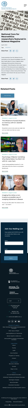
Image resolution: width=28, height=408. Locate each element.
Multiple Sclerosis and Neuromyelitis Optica (14, 387)
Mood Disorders (14, 382)
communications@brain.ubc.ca (15, 316)
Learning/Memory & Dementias (14, 333)
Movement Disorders (14, 385)
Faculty (14, 347)
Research (8, 47)
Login (10, 300)
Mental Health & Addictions (14, 335)
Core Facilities (14, 353)
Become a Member (14, 363)
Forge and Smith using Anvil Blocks (18, 405)
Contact (14, 358)
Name (6, 240)
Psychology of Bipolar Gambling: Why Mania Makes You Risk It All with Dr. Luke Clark (13, 159)
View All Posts (7, 95)
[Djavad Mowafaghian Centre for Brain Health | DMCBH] (8, 5)
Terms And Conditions (17, 401)
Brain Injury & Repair (14, 330)
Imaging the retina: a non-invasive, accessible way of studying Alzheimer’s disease (12, 197)
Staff (14, 350)
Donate (14, 366)
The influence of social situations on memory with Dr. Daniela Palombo (13, 123)
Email (6, 249)
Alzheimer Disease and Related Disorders (14, 377)
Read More (5, 133)
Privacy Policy (8, 401)
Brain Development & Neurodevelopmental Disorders (14, 327)
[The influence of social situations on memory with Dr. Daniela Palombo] (14, 108)
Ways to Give (14, 369)
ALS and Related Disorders (14, 374)
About (14, 345)
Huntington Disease (14, 379)
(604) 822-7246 (15, 311)
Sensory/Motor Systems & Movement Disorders (14, 339)
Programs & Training (14, 355)
